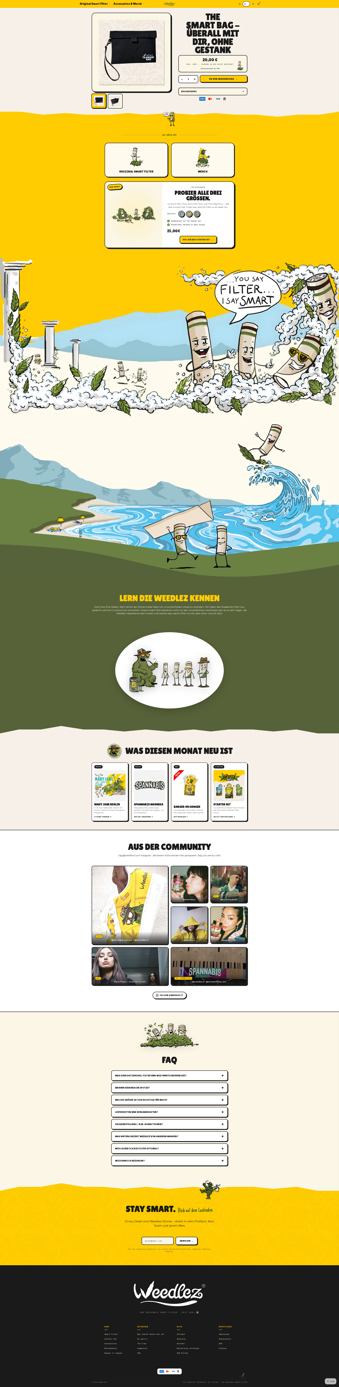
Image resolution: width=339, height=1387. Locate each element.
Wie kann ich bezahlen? (130, 1160)
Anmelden (186, 1241)
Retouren (181, 1339)
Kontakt (181, 1343)
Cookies (223, 1348)
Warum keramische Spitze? (132, 1087)
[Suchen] (239, 4)
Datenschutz (225, 1339)
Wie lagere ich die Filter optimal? (137, 1148)
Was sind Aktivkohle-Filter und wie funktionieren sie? (150, 1075)
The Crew (141, 1343)
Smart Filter (111, 1334)
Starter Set (110, 1339)
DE (245, 4)
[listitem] (110, 792)
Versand (181, 1334)
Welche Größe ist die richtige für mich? (141, 1099)
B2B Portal (182, 1353)
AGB (220, 1343)
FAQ (139, 1353)
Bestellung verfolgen (188, 1348)
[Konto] (253, 4)
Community (142, 1348)
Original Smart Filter (94, 3)
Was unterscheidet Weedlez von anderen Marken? (146, 1136)
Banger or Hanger (113, 1353)
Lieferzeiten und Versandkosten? (136, 1112)
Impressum (224, 1334)
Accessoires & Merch (127, 3)
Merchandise (110, 1348)
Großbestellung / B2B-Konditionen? (139, 1124)
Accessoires (110, 1343)
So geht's (142, 1339)
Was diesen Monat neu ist (150, 1334)
